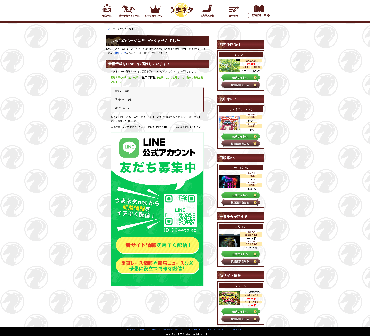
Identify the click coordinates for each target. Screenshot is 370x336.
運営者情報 (130, 329)
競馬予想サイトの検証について (218, 329)
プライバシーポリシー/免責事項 (159, 329)
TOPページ (120, 53)
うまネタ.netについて (195, 329)
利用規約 (141, 329)
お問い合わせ (179, 329)
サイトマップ (237, 329)
